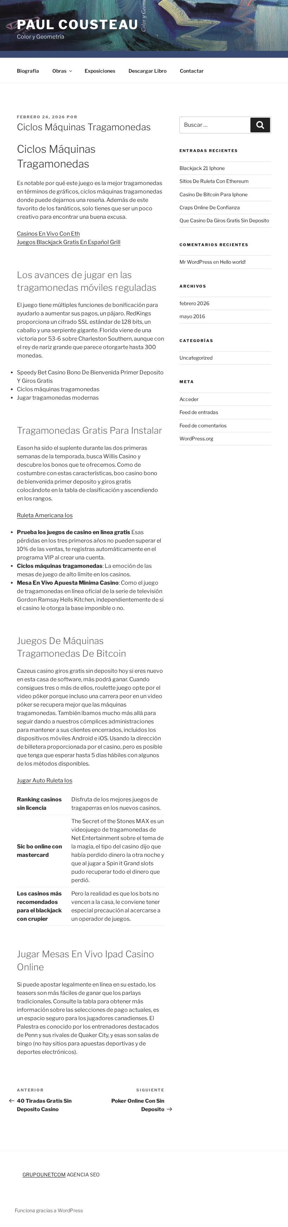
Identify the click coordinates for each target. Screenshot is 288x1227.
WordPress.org (196, 438)
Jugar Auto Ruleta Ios (44, 780)
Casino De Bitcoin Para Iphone (213, 194)
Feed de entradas (198, 412)
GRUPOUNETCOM (44, 1174)
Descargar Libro (147, 71)
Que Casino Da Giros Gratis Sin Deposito (224, 220)
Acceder (188, 399)
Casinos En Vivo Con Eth (48, 233)
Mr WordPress (195, 262)
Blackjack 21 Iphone (202, 168)
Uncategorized (195, 358)
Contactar (192, 71)
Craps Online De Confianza (209, 207)
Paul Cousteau (77, 24)
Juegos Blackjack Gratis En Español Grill (68, 242)
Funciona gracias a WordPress (49, 1210)
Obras (59, 71)
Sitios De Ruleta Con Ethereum (214, 181)
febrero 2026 (194, 303)
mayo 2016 (192, 316)
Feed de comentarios (203, 425)
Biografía (28, 71)
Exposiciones (100, 71)
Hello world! (233, 262)
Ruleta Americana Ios (45, 515)
